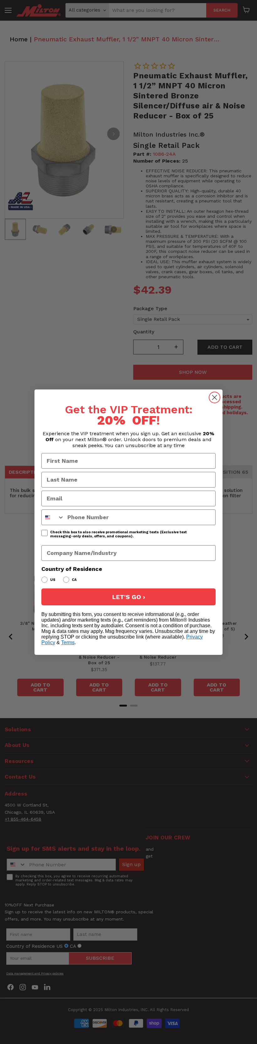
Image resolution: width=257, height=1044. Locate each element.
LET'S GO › (128, 597)
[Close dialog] (214, 397)
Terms (68, 642)
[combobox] (53, 517)
